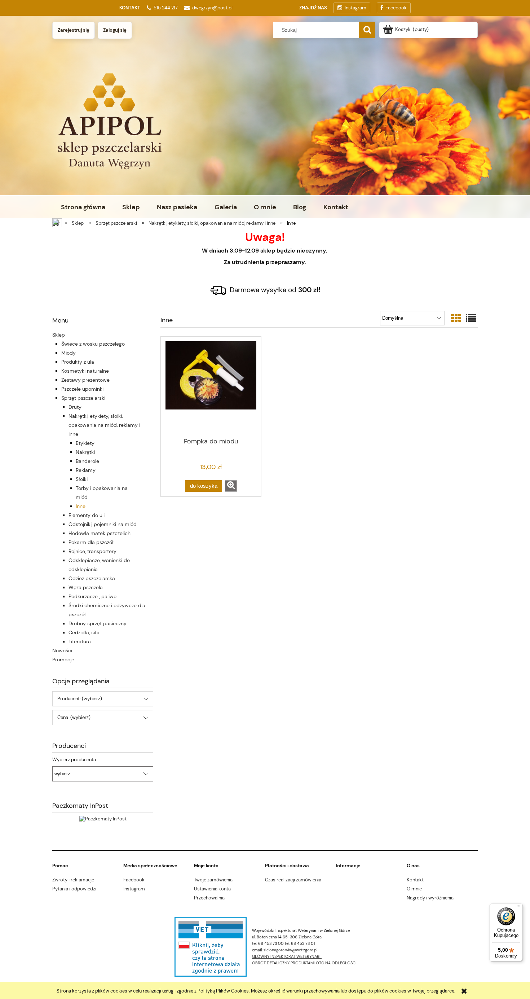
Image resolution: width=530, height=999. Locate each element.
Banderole (87, 461)
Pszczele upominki (82, 389)
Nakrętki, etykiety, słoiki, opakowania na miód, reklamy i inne (104, 425)
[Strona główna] (57, 223)
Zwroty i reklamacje (73, 880)
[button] (231, 486)
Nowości (62, 650)
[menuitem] (83, 207)
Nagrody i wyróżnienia (430, 898)
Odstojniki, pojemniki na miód (103, 524)
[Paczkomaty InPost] (103, 819)
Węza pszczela (86, 587)
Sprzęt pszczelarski (83, 398)
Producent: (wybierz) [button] (79, 699)
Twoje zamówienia (213, 880)
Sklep (58, 335)
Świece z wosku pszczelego (93, 344)
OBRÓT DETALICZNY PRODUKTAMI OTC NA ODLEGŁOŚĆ (303, 962)
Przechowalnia (209, 898)
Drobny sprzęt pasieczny (98, 623)
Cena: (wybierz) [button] (73, 717)
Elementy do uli (87, 515)
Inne (80, 506)
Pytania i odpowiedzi (74, 889)
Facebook (134, 880)
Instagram (134, 889)
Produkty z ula (77, 362)
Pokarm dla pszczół (91, 542)
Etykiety (85, 443)
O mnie (414, 889)
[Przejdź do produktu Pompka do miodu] (210, 386)
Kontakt (415, 880)
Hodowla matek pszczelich (100, 533)
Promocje (63, 659)
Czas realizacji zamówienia (293, 880)
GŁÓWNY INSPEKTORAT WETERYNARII (287, 956)
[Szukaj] (367, 30)
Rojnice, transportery (92, 551)
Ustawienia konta (212, 889)
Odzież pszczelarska (92, 578)
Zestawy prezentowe (85, 380)
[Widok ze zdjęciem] (456, 318)
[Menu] (518, 907)
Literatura (80, 641)
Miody (68, 353)
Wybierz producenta (74, 759)
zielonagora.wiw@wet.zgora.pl (290, 949)
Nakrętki (85, 452)
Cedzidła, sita (84, 632)
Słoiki (82, 479)
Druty (75, 407)
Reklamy (86, 470)
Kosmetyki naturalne (85, 371)
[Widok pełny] (471, 318)
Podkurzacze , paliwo (92, 596)
